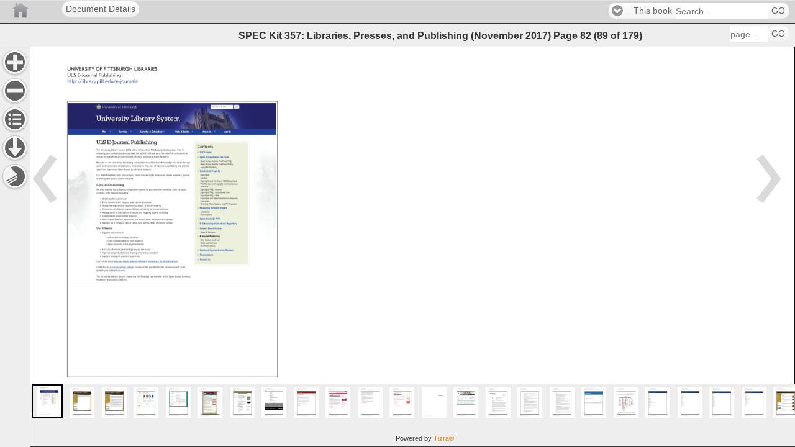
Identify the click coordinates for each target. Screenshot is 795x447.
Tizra (444, 438)
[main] (412, 247)
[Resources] (14, 147)
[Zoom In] (14, 62)
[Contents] (14, 119)
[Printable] (14, 176)
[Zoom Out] (14, 90)
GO (778, 11)
